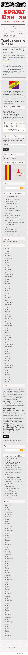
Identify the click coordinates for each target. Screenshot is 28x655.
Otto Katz (7, 418)
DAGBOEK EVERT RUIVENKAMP (13, 205)
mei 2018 (7, 309)
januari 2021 (8, 269)
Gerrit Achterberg (6, 398)
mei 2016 (7, 351)
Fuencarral (23, 396)
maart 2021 (7, 267)
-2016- (10, 26)
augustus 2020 (8, 276)
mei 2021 (7, 264)
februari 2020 (8, 286)
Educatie (13, 31)
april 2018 (7, 311)
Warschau (5, 432)
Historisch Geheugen (9, 406)
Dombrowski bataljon (11, 394)
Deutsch (13, 36)
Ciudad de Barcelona (9, 392)
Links (19, 31)
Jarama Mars (10, 412)
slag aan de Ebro (9, 420)
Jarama (5, 412)
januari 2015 (8, 379)
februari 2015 (8, 377)
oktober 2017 (8, 321)
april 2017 (7, 332)
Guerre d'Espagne (14, 68)
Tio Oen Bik (18, 429)
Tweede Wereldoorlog (10, 431)
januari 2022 (8, 255)
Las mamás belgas (6, 415)
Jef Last (14, 412)
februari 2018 (8, 314)
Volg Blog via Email (11, 136)
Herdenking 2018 (17, 403)
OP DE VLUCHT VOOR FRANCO (13, 215)
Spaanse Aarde (16, 420)
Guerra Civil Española (7, 68)
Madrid (15, 415)
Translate (14, 158)
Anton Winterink (6, 391)
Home (4, 26)
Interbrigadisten (10, 65)
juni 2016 (7, 349)
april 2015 (7, 374)
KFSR (22, 412)
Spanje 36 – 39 (14, 15)
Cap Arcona (18, 391)
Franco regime (16, 396)
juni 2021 (7, 262)
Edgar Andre (17, 394)
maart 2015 (7, 376)
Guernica (11, 398)
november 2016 (8, 341)
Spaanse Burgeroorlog (12, 422)
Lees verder (5, 61)
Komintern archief (6, 413)
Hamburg (14, 401)
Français (20, 34)
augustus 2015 (8, 367)
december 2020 (8, 271)
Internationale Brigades (17, 65)
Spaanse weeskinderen (16, 423)
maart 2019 (7, 293)
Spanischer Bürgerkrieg (12, 72)
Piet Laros (19, 418)
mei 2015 (7, 372)
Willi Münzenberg (10, 432)
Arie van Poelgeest (19, 66)
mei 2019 (7, 292)
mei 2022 (7, 251)
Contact (6, 34)
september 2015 (9, 365)
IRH (23, 410)
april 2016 (7, 353)
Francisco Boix (9, 396)
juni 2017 (7, 328)
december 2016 (8, 339)
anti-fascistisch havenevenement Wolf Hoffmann (14, 389)
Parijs (10, 418)
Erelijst (5, 31)
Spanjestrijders (11, 66)
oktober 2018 (8, 300)
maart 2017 (7, 334)
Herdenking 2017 (10, 403)
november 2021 (8, 258)
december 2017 (8, 318)
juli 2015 (7, 369)
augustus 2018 (8, 304)
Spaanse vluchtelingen (7, 423)
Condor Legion (16, 392)
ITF (3, 412)
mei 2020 (7, 281)
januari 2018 (8, 316)
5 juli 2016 (5, 52)
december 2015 (8, 360)
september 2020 (9, 274)
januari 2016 (8, 358)
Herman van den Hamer (16, 69)
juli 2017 (7, 327)
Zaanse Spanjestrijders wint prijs (13, 234)
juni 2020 (7, 279)
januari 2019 (8, 297)
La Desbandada (17, 413)
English (12, 34)
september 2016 (9, 344)
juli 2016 (7, 348)
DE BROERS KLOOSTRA (11, 233)
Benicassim (11, 391)
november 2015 (8, 362)
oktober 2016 (8, 342)
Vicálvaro (20, 431)
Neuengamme (16, 416)
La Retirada (23, 413)
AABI (4, 388)
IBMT (14, 406)
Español (5, 36)
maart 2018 (7, 313)
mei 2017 (7, 330)
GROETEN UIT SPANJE (11, 213)
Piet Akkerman (14, 418)
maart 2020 (7, 285)
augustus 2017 (8, 325)
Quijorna (19, 71)
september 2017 (9, 323)
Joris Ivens (18, 412)
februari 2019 (8, 295)
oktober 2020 (8, 272)
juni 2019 (7, 290)
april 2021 (7, 265)
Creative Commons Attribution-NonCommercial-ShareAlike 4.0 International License (12, 440)
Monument (14, 29)
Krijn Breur (12, 413)
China (4, 392)
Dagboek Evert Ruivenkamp (11, 203)
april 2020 (7, 283)
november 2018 (8, 299)
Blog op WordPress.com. (14, 647)
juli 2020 (7, 278)
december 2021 (8, 257)
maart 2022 (7, 253)
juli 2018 (7, 306)
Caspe (22, 391)
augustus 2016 (8, 346)
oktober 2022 (8, 250)
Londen (11, 415)
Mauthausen (19, 415)
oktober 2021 (8, 260)
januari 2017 (8, 337)
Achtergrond (17, 26)
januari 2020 (8, 288)
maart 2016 (7, 355)
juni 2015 (7, 370)
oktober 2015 (8, 363)
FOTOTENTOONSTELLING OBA (13, 217)
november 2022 (8, 248)
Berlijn (15, 391)
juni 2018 (7, 307)
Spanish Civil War (20, 72)
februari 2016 (8, 356)
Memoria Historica (7, 416)
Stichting (6, 29)
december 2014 (8, 381)
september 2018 (9, 302)
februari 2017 (8, 335)
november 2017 (8, 320)
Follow (6, 149)
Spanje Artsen (21, 427)
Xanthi (15, 432)
